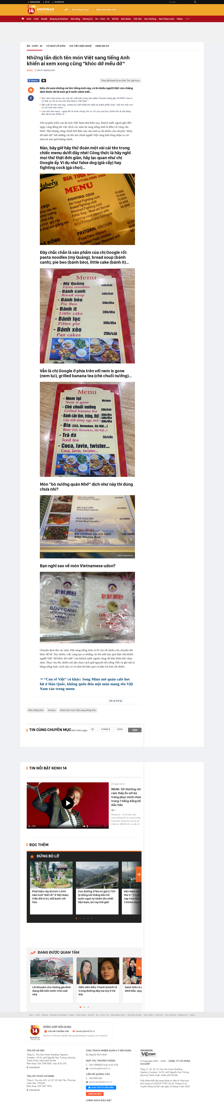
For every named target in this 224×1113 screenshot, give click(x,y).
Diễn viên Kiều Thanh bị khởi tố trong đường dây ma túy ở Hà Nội (98, 991)
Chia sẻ (34, 80)
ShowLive (59, 2)
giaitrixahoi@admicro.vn (100, 1082)
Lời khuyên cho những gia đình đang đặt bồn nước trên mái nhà (51, 991)
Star (29, 18)
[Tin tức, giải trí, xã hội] (43, 10)
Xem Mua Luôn (166, 18)
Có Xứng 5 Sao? (81, 9)
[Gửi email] (43, 80)
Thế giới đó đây (134, 1015)
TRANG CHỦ (23, 19)
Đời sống (75, 18)
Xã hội (115, 18)
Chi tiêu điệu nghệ (80, 45)
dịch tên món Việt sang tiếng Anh (79, 710)
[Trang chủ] (31, 90)
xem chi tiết (94, 1094)
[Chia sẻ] (31, 98)
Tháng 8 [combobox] (105, 729)
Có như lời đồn (55, 45)
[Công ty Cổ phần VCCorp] (148, 1053)
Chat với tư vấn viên (102, 1087)
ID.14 (47, 2)
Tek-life (137, 18)
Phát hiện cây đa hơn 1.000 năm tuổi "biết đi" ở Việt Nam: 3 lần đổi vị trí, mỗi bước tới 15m (50, 897)
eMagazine (35, 2)
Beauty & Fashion (59, 18)
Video (180, 18)
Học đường (150, 18)
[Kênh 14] (35, 1032)
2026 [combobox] (120, 729)
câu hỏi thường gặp (58, 1031)
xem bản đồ (34, 1067)
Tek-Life (159, 1015)
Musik (44, 18)
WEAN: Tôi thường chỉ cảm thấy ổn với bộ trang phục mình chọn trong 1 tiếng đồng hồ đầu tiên (126, 797)
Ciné (36, 18)
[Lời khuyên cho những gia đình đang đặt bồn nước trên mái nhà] (51, 971)
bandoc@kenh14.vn (85, 1031)
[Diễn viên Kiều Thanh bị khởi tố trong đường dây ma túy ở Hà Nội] (98, 971)
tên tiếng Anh (36, 710)
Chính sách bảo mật (99, 1100)
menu (52, 710)
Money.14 (88, 18)
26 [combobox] (92, 729)
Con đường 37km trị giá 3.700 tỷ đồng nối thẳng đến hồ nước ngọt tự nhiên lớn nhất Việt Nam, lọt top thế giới (96, 897)
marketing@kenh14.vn (100, 1068)
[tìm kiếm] (195, 2)
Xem (134, 730)
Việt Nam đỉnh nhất (107, 9)
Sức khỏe (126, 18)
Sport (71, 1015)
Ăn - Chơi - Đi (102, 18)
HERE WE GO (102, 45)
